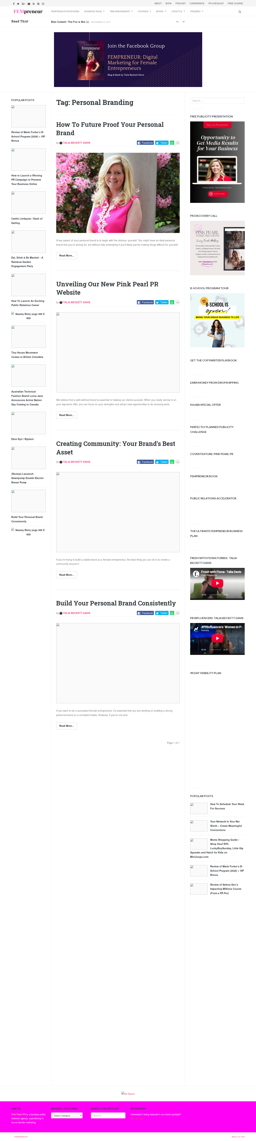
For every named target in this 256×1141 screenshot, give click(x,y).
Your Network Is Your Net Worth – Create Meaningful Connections (226, 826)
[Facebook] (14, 3)
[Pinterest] (38, 3)
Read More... (66, 255)
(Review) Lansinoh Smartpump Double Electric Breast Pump (27, 478)
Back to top (238, 1136)
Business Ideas (93, 11)
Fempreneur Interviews (65, 11)
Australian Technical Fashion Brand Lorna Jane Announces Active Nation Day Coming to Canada (27, 398)
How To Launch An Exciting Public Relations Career (27, 303)
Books (160, 11)
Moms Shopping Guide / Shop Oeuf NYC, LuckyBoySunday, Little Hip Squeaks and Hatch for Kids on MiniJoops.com (216, 848)
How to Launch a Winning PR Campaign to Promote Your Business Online (26, 180)
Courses (143, 11)
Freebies (195, 11)
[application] (217, 584)
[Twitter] (18, 3)
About (158, 3)
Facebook (147, 142)
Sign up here (137, 1118)
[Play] (198, 595)
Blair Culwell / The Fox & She (68, 21)
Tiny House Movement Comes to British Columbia (27, 355)
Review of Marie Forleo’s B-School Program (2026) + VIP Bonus (227, 871)
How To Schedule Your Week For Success (227, 806)
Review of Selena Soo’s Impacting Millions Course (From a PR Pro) (225, 889)
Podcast (181, 3)
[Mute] (233, 595)
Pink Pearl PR (18, 1114)
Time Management (120, 11)
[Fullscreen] (239, 595)
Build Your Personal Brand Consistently (116, 603)
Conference (197, 3)
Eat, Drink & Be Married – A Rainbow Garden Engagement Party (27, 262)
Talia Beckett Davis (76, 142)
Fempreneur (21, 1136)
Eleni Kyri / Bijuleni (22, 439)
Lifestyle (176, 11)
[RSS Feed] (34, 3)
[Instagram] (43, 3)
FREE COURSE (235, 3)
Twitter (164, 142)
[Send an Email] (29, 3)
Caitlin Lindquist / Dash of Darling (26, 221)
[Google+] (24, 3)
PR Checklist (216, 3)
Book (169, 3)
